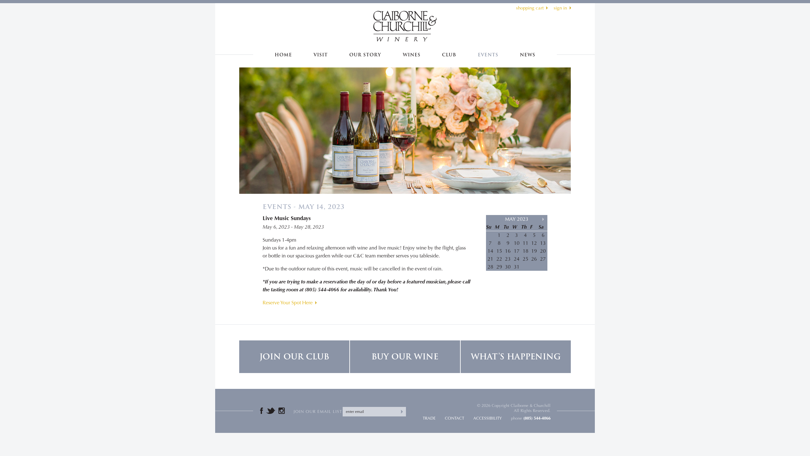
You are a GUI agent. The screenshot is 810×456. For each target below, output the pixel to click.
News (527, 55)
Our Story (365, 55)
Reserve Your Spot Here (288, 302)
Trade (429, 418)
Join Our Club (294, 357)
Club (449, 55)
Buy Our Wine (405, 357)
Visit (321, 55)
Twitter (270, 411)
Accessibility (487, 418)
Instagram (281, 411)
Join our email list (318, 411)
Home (283, 55)
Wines (412, 55)
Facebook (261, 411)
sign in (560, 8)
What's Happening (516, 357)
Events (488, 55)
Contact (454, 418)
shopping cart (530, 8)
